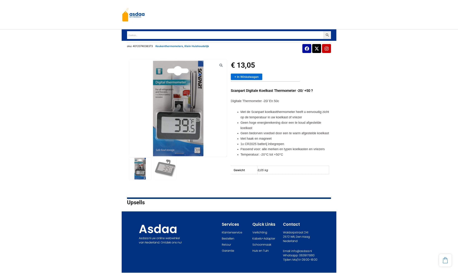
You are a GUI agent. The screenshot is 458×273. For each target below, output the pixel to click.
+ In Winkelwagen (246, 77)
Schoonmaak (261, 245)
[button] (221, 65)
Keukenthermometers (169, 46)
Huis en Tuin (260, 251)
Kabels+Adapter (263, 238)
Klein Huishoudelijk (196, 46)
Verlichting (259, 232)
